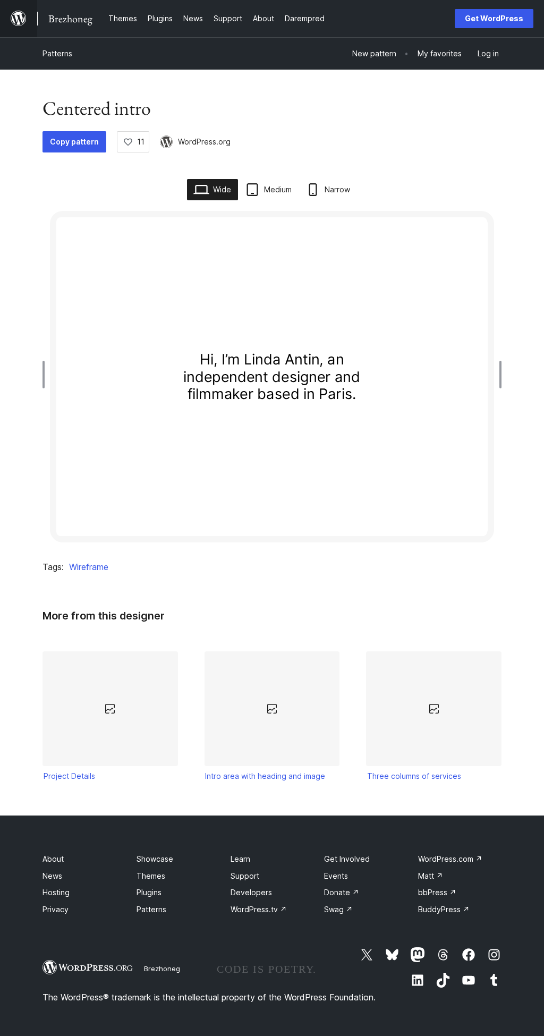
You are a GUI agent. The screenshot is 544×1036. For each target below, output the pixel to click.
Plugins (149, 892)
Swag (338, 909)
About (53, 858)
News (52, 875)
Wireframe (88, 567)
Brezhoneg (162, 968)
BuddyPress (444, 909)
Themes (151, 875)
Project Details (69, 775)
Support (245, 875)
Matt (430, 875)
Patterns (57, 53)
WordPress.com (450, 858)
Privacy (55, 909)
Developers (251, 892)
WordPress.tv (259, 909)
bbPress (437, 892)
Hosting (56, 892)
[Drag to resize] (46, 374)
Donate (341, 892)
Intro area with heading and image (265, 775)
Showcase (155, 858)
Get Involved (347, 858)
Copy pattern (74, 141)
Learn (240, 858)
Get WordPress (494, 18)
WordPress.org (204, 141)
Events (336, 875)
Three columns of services (414, 775)
